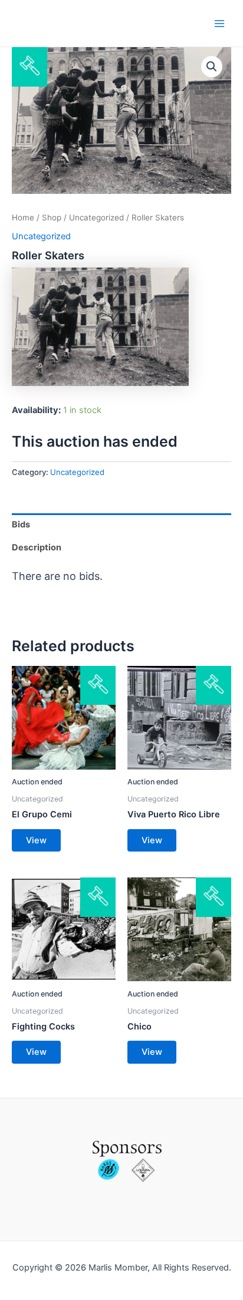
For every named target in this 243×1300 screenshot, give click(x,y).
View (36, 840)
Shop (51, 217)
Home (23, 217)
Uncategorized (96, 217)
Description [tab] (36, 547)
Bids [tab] (21, 524)
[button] (211, 66)
